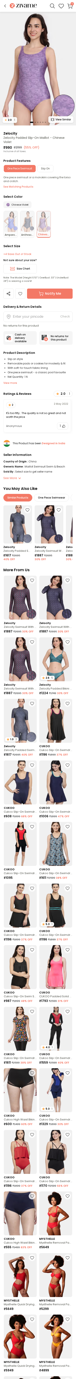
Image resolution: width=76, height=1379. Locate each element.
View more (10, 383)
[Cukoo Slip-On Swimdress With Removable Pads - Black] (55, 721)
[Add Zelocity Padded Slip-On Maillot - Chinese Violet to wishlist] (20, 294)
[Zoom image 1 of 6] (38, 68)
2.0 (10, 120)
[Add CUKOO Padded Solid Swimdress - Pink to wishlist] (67, 949)
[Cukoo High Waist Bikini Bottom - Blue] (20, 1213)
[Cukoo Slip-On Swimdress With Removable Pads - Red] (20, 1152)
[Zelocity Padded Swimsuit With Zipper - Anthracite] (17, 524)
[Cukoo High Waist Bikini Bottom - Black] (20, 1090)
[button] (5, 5)
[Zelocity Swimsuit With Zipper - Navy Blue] (49, 524)
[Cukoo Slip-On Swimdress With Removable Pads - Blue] (20, 782)
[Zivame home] (23, 6)
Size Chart (23, 268)
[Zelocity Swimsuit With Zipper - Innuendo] (20, 598)
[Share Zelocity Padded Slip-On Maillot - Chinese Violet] (8, 294)
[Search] (52, 6)
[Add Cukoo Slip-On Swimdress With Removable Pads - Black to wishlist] (67, 703)
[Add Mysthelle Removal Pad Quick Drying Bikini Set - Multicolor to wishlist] (67, 1196)
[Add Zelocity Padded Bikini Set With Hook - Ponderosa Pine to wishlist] (67, 642)
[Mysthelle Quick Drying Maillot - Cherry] (20, 1275)
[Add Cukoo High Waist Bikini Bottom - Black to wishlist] (32, 1073)
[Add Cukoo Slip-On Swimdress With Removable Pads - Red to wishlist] (32, 1134)
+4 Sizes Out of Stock (17, 254)
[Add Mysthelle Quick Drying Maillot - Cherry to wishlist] (32, 1257)
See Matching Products (18, 186)
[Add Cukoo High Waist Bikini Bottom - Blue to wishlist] (32, 1196)
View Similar (63, 119)
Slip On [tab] (45, 168)
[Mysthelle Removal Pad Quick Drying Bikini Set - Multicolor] (55, 1213)
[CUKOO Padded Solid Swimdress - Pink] (55, 967)
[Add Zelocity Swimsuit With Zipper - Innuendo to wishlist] (32, 580)
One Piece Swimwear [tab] (51, 497)
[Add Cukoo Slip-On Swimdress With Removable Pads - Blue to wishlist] (32, 765)
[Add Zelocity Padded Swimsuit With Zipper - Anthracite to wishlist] (27, 510)
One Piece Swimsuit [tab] (19, 168)
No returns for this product (59, 337)
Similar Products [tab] (17, 497)
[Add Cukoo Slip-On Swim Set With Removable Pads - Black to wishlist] (32, 949)
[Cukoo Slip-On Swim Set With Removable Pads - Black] (20, 967)
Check (65, 316)
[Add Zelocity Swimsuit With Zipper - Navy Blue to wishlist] (58, 510)
